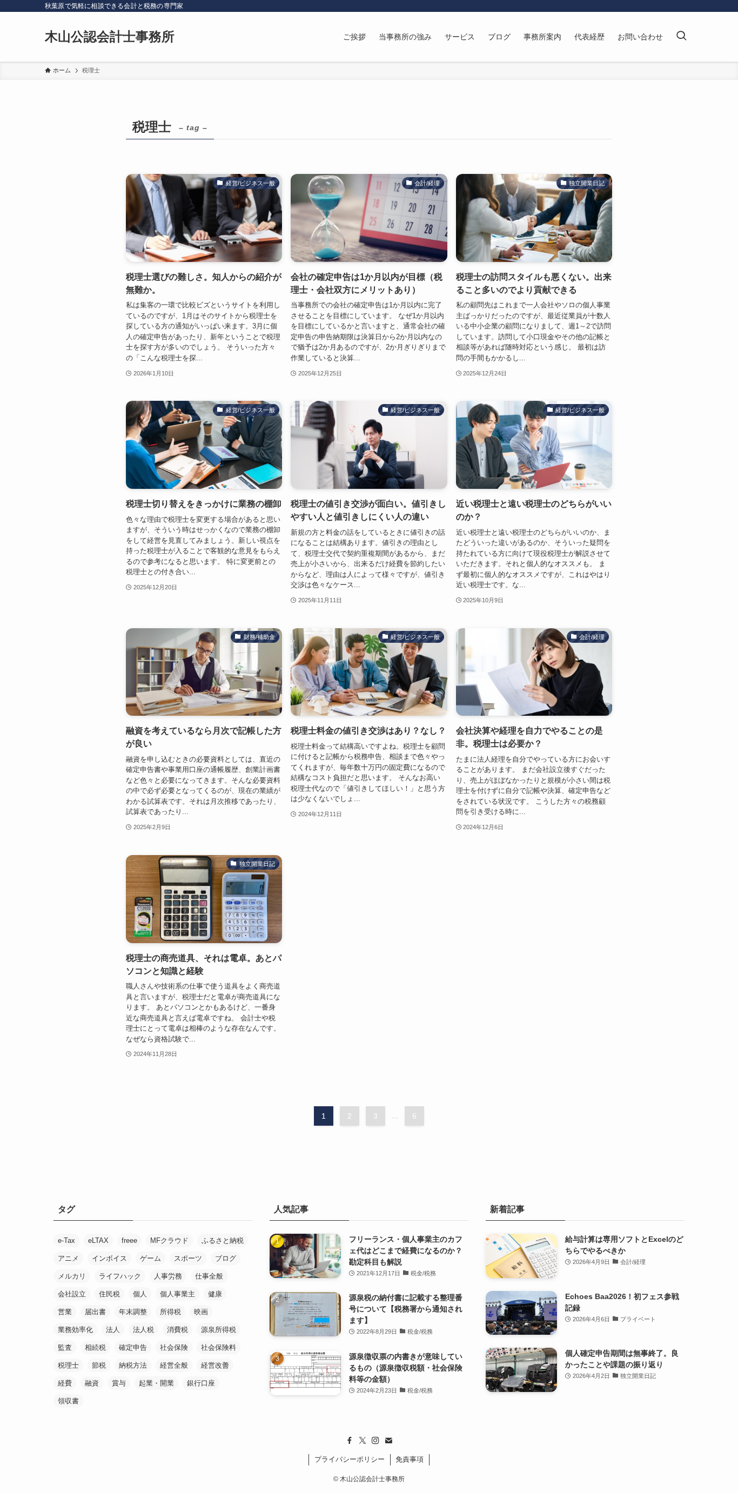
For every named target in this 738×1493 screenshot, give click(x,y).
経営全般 (174, 1365)
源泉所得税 (218, 1330)
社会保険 (174, 1347)
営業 (65, 1312)
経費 (65, 1383)
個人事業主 (177, 1294)
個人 (140, 1294)
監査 (65, 1347)
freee (129, 1240)
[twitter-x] (362, 1440)
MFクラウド (169, 1240)
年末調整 (133, 1312)
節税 (99, 1365)
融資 (92, 1383)
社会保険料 (218, 1347)
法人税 (143, 1330)
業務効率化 (75, 1330)
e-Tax (66, 1240)
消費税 (177, 1330)
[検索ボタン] (681, 37)
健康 (215, 1294)
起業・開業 (156, 1383)
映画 (201, 1312)
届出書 (95, 1312)
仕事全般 (209, 1276)
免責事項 (409, 1459)
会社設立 (72, 1294)
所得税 (170, 1312)
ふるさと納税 (223, 1240)
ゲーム (150, 1258)
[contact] (388, 1440)
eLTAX (98, 1240)
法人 (113, 1330)
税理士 (68, 1365)
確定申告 (133, 1347)
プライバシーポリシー (349, 1459)
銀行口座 (201, 1383)
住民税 (109, 1294)
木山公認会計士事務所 (110, 36)
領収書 (68, 1401)
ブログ (225, 1258)
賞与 (119, 1383)
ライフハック (120, 1276)
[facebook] (349, 1440)
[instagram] (375, 1440)
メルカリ (72, 1276)
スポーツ (188, 1258)
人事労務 (168, 1276)
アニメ (68, 1258)
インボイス (109, 1258)
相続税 (95, 1347)
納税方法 (133, 1365)
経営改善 (215, 1365)
